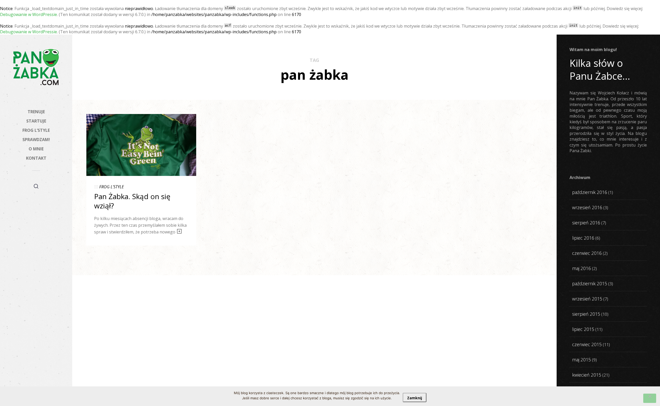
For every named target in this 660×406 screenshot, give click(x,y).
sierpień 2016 (586, 223)
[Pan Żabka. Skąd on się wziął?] (141, 144)
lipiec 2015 (583, 329)
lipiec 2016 (583, 238)
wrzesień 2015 (587, 299)
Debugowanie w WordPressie (28, 14)
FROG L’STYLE (36, 130)
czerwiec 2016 (587, 253)
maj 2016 (581, 268)
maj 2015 (581, 359)
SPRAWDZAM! (36, 139)
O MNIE (36, 149)
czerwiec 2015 (587, 344)
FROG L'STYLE (111, 187)
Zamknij (414, 397)
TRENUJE (36, 112)
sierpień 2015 (586, 314)
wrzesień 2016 (587, 207)
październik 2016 (589, 192)
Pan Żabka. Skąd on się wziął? (132, 200)
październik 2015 (589, 283)
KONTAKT (36, 158)
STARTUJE (36, 121)
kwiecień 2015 (586, 375)
